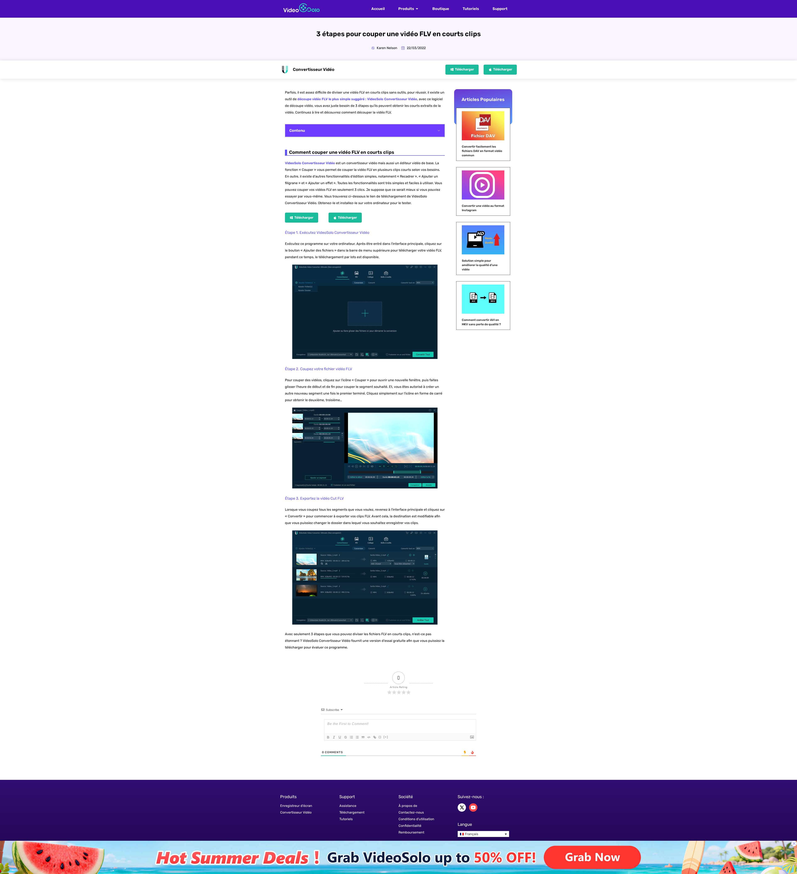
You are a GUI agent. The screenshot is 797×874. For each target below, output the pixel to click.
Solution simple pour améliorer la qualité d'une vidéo (480, 265)
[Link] (375, 737)
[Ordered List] (351, 737)
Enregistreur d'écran (296, 806)
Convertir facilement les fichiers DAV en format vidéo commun (482, 151)
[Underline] (340, 737)
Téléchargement (351, 812)
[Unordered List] (357, 737)
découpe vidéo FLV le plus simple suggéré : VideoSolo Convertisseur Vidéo (357, 99)
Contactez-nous (411, 812)
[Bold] (328, 737)
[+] (386, 736)
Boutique (440, 9)
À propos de (407, 806)
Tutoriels (471, 9)
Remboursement (411, 832)
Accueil (378, 9)
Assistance (347, 806)
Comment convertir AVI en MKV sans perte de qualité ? (481, 322)
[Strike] (345, 737)
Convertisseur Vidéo (296, 812)
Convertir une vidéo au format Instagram (483, 208)
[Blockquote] (363, 737)
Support (500, 9)
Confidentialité (409, 826)
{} (380, 736)
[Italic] (334, 737)
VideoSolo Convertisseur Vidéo (310, 163)
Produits (406, 9)
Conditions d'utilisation (416, 819)
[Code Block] (369, 737)
